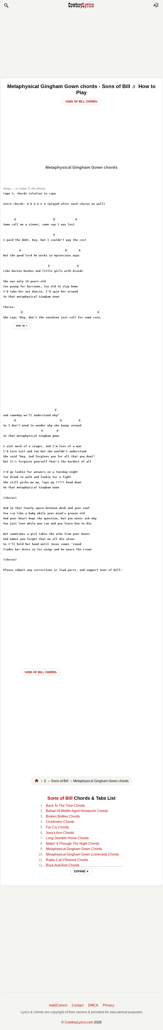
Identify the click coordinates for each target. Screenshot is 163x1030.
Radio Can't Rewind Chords (67, 860)
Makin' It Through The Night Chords (72, 843)
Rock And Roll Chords (62, 865)
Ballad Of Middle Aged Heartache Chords (77, 811)
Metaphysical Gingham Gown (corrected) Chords (82, 854)
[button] (6, 5)
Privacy (108, 1005)
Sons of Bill (60, 798)
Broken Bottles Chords (63, 816)
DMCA (93, 1005)
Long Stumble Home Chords (67, 838)
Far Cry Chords (57, 827)
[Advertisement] (81, 43)
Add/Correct (58, 1005)
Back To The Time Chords (65, 805)
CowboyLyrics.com (79, 1022)
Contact (77, 1005)
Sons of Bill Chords (81, 101)
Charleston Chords (60, 821)
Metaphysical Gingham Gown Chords (74, 849)
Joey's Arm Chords (60, 833)
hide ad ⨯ (21, 325)
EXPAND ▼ (81, 871)
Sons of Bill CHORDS (41, 672)
